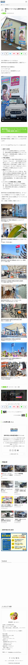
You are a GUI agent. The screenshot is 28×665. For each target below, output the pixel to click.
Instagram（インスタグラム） (14, 652)
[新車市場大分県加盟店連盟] (3, 2)
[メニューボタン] (26, 2)
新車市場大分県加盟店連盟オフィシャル (14, 435)
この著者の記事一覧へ (14, 454)
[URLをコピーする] (25, 53)
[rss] (18, 658)
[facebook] (10, 450)
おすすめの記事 (11, 660)
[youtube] (18, 450)
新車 (19, 386)
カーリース (11, 386)
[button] (2, 53)
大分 (15, 386)
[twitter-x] (13, 450)
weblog (4, 13)
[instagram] (15, 450)
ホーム (6, 660)
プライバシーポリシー (19, 660)
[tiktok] (15, 658)
